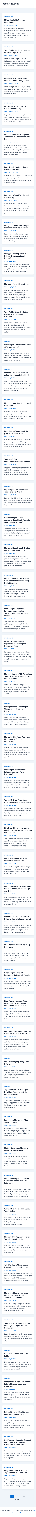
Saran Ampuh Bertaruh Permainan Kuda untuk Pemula (17, 974)
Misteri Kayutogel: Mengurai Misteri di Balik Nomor (16, 1149)
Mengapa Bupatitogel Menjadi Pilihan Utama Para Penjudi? (16, 226)
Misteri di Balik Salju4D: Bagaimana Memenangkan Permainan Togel (15, 643)
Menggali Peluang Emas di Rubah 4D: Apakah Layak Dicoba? (15, 256)
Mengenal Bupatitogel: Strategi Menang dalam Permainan (17, 549)
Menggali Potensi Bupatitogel (16, 284)
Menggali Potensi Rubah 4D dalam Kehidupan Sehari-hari (16, 374)
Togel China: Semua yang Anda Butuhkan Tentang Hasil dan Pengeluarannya (17, 1092)
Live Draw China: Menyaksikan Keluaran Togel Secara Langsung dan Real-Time (18, 830)
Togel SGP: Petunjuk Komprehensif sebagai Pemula (17, 460)
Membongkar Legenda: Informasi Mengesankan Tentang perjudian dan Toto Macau (16, 612)
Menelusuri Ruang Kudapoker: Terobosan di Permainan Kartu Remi (17, 136)
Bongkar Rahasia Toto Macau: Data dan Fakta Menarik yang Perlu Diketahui (16, 580)
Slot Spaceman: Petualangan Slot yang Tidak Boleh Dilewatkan (16, 709)
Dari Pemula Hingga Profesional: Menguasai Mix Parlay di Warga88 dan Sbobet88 (17, 1442)
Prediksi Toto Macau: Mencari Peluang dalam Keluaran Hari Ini (17, 918)
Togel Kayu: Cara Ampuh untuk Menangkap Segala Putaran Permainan (17, 1325)
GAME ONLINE (8, 16)
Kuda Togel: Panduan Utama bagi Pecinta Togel (16, 168)
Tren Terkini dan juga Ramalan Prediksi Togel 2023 (17, 51)
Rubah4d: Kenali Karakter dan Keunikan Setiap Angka (16, 1413)
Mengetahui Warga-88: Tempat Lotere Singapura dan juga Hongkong (17, 1384)
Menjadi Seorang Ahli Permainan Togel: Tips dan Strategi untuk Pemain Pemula (18, 676)
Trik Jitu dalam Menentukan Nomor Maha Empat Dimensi (16, 1266)
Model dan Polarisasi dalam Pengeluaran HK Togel (15, 107)
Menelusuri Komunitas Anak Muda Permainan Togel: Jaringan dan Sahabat (16, 1295)
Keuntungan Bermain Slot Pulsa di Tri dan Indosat (17, 346)
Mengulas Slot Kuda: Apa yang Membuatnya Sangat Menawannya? (17, 739)
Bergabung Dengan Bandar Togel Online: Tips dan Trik (15, 1471)
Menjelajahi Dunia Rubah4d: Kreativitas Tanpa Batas (16, 859)
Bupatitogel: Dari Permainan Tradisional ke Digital (16, 491)
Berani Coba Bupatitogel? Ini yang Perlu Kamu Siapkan (16, 432)
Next (18, 1500)
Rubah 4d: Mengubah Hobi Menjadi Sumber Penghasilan (16, 79)
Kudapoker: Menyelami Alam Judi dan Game (16, 1121)
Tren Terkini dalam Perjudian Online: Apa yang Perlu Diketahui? (16, 314)
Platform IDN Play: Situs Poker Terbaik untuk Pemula (17, 1238)
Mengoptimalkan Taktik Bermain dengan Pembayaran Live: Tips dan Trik (17, 888)
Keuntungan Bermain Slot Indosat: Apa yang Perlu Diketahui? (15, 772)
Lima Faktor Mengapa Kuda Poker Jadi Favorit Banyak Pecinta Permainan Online (15, 1003)
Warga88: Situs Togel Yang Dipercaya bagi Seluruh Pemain (17, 801)
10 (24, 1496)
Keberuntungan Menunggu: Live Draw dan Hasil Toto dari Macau (17, 1032)
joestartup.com (10, 3)
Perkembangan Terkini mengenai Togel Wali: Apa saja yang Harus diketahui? (17, 520)
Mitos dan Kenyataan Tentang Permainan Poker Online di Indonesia (16, 1180)
